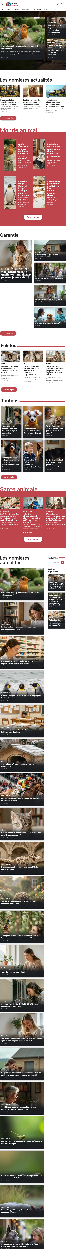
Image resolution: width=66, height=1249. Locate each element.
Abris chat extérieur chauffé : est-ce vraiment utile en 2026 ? (10, 369)
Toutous (5, 423)
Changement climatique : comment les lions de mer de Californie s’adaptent (55, 103)
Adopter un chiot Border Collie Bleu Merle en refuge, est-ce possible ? (10, 429)
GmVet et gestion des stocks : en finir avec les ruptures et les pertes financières (56, 50)
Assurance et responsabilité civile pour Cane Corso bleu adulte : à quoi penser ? (49, 277)
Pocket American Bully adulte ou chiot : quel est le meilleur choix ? (55, 429)
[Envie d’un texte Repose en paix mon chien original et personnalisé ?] (39, 154)
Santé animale (52, 42)
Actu (1, 97)
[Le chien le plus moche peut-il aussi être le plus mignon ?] (33, 422)
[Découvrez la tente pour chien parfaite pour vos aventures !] (10, 91)
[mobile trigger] (3, 4)
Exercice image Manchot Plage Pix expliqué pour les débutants (23, 188)
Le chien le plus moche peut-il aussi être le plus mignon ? (32, 430)
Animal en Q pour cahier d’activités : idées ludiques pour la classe (18, 731)
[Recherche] (58, 3)
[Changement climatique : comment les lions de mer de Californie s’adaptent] (56, 91)
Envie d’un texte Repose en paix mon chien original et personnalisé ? (56, 29)
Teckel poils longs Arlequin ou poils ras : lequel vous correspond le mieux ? (11, 462)
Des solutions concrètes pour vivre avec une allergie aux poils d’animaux (55, 517)
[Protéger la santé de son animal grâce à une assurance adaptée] (33, 91)
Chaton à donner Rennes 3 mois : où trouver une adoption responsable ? (31, 370)
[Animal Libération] (12, 4)
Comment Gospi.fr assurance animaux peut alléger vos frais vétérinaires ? (48, 300)
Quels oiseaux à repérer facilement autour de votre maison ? (23, 151)
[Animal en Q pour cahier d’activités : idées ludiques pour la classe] (39, 192)
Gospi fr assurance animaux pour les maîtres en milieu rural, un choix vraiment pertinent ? (47, 254)
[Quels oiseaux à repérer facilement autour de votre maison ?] (22, 38)
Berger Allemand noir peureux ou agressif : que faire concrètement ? (55, 463)
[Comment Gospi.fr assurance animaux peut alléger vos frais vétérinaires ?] (50, 295)
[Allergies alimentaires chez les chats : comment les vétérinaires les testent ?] (33, 503)
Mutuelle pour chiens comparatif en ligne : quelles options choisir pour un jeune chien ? (16, 273)
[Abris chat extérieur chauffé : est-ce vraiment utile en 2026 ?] (10, 356)
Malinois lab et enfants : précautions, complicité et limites (32, 463)
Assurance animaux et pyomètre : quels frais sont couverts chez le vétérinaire (49, 322)
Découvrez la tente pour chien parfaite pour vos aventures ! (8, 102)
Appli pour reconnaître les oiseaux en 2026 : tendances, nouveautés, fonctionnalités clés (19, 936)
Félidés (3, 364)
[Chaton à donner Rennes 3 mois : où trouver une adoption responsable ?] (33, 356)
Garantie (4, 1035)
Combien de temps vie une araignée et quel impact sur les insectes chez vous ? (19, 1108)
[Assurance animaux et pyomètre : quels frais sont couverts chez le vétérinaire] (50, 318)
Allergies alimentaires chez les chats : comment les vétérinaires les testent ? (32, 518)
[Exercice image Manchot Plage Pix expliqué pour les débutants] (10, 192)
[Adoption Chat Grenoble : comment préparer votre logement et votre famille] (55, 356)
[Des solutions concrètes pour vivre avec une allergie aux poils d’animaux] (56, 503)
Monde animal (6, 43)
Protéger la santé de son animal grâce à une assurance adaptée (32, 102)
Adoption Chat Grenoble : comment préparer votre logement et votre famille (55, 370)
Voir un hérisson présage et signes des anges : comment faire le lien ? (19, 902)
